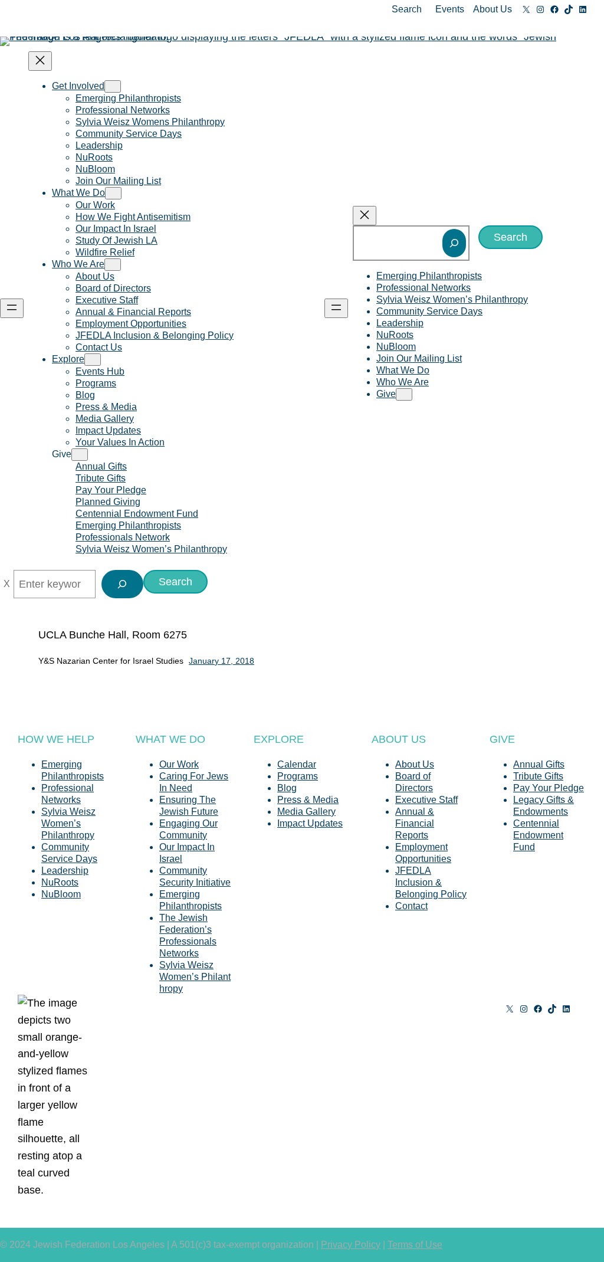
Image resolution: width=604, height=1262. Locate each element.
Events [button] (449, 9)
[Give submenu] (79, 454)
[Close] (7, 584)
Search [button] (407, 9)
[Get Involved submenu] (112, 86)
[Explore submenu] (92, 359)
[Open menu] (12, 308)
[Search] (454, 243)
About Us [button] (492, 9)
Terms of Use (415, 1245)
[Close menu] (40, 61)
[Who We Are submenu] (112, 264)
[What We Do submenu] (113, 193)
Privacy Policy (350, 1245)
